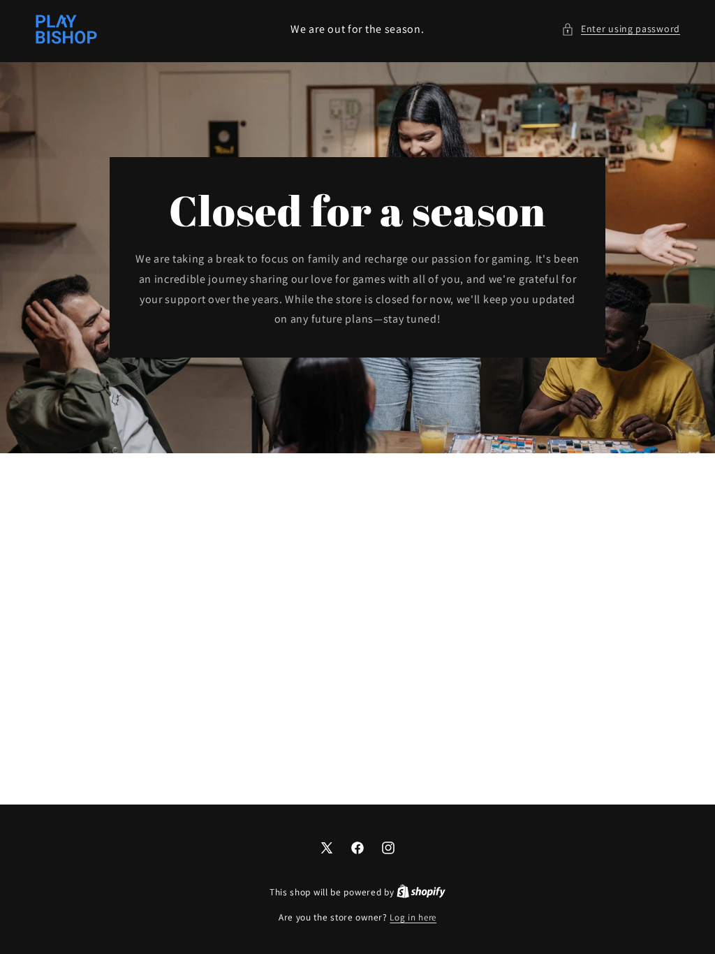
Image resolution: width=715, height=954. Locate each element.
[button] (620, 29)
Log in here (413, 917)
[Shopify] (421, 892)
